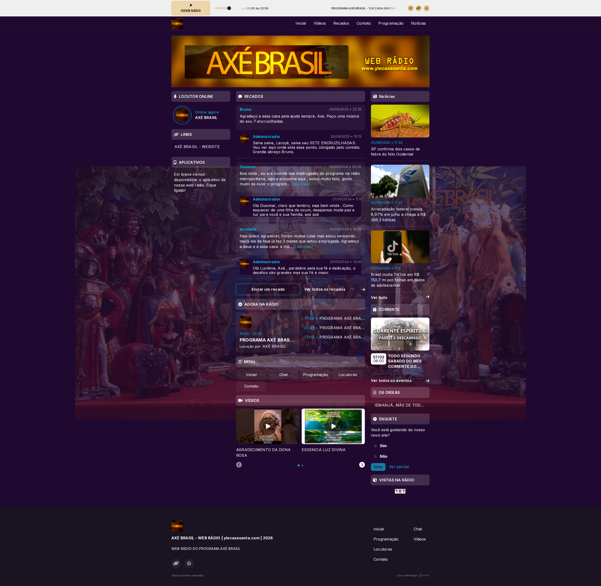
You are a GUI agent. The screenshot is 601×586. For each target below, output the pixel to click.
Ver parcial (399, 466)
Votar (378, 466)
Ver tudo (379, 297)
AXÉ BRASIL (274, 346)
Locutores (348, 374)
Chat (283, 374)
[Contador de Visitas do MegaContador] (400, 490)
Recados (341, 23)
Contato (364, 23)
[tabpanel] (267, 433)
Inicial (301, 23)
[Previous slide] (239, 465)
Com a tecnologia (407, 575)
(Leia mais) (301, 184)
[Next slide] (362, 465)
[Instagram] (411, 8)
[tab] (299, 465)
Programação (391, 23)
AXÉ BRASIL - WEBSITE (197, 146)
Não (384, 456)
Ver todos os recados (324, 289)
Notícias (418, 23)
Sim (383, 445)
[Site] (419, 8)
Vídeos (320, 23)
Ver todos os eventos (391, 380)
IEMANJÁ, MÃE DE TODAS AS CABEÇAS (402, 405)
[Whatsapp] (427, 8)
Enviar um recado (268, 289)
